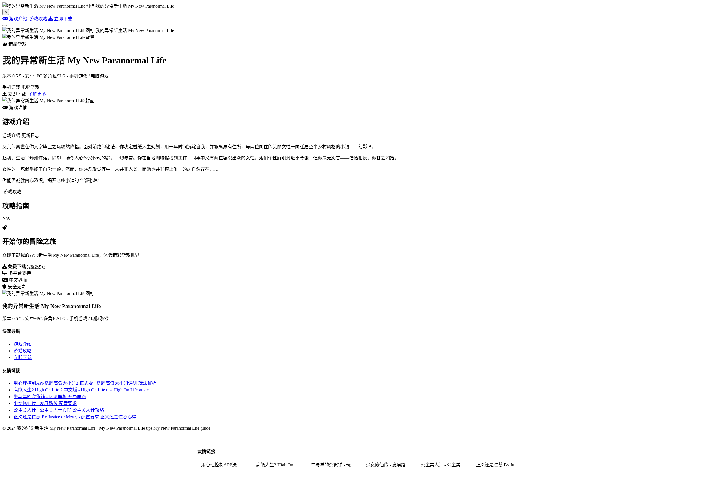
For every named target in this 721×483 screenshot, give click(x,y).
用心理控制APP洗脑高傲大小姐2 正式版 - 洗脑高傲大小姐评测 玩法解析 (85, 383)
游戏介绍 (23, 344)
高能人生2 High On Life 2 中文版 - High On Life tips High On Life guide (81, 389)
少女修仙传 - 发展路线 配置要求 (45, 403)
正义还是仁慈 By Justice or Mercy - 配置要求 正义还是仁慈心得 (75, 417)
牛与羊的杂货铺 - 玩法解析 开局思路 (50, 396)
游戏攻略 (23, 350)
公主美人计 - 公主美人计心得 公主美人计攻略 (59, 410)
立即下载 (23, 357)
